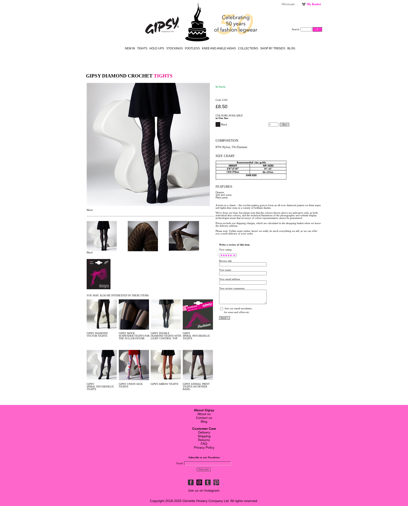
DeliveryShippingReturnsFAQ (204, 436)
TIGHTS (102, 336)
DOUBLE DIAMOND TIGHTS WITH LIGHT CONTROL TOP (166, 336)
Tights (142, 48)
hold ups (156, 48)
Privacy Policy (204, 447)
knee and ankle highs (219, 48)
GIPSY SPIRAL (187, 334)
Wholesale (288, 4)
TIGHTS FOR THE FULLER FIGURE (134, 337)
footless (192, 48)
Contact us (204, 418)
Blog (291, 48)
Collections (248, 48)
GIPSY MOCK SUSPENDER (127, 334)
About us (204, 414)
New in (130, 48)
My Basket (314, 4)
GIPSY (154, 333)
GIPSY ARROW (159, 384)
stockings (174, 48)
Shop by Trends (272, 48)
